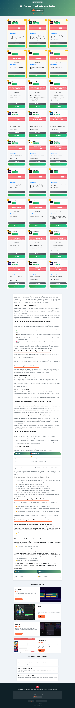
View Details (17, 43)
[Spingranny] (50, 594)
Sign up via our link (13, 33)
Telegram (31, 701)
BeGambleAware (38, 696)
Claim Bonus (16, 75)
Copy (19, 58)
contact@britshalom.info (42, 701)
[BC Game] (24, 612)
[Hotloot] (50, 629)
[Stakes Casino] (24, 645)
